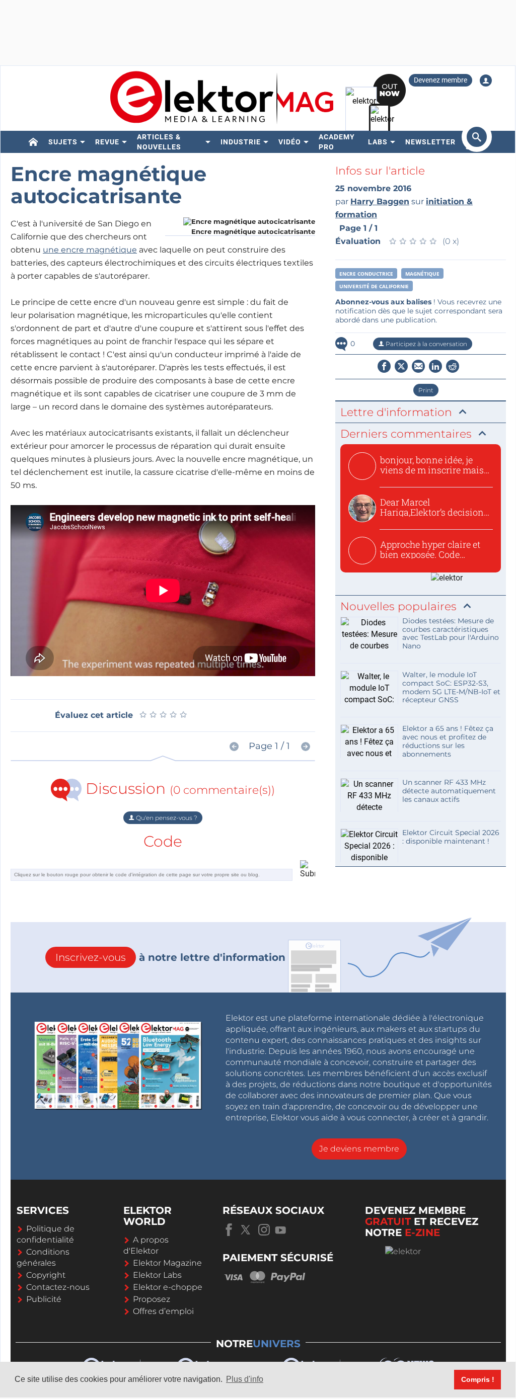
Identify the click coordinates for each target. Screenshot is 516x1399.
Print (425, 390)
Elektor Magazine (167, 1263)
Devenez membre (440, 80)
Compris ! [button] (477, 1379)
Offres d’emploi (163, 1311)
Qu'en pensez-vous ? (165, 817)
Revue (107, 142)
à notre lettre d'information (170, 957)
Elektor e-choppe (167, 1287)
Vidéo (289, 142)
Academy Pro (337, 142)
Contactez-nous (58, 1287)
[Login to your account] (486, 80)
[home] (33, 141)
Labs (378, 142)
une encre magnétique (90, 250)
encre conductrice (366, 273)
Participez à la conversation (425, 344)
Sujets (63, 142)
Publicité (43, 1299)
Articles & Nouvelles (159, 142)
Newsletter (430, 142)
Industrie (240, 142)
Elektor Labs (157, 1275)
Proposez (151, 1299)
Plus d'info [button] (244, 1379)
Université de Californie (374, 286)
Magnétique (422, 273)
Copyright (45, 1275)
